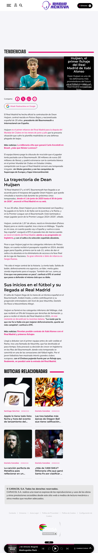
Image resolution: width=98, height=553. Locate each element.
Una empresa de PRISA (49, 527)
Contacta (12, 513)
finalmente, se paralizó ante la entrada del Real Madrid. (30, 361)
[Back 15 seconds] (49, 548)
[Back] (43, 548)
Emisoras (22, 513)
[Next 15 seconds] (61, 548)
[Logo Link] (56, 5)
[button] (8, 5)
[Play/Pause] (55, 548)
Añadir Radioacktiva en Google (22, 106)
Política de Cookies (69, 513)
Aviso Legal (34, 513)
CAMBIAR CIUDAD (82, 548)
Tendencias (15, 51)
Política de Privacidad (50, 513)
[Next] (68, 548)
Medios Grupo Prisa (49, 533)
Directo (84, 5)
